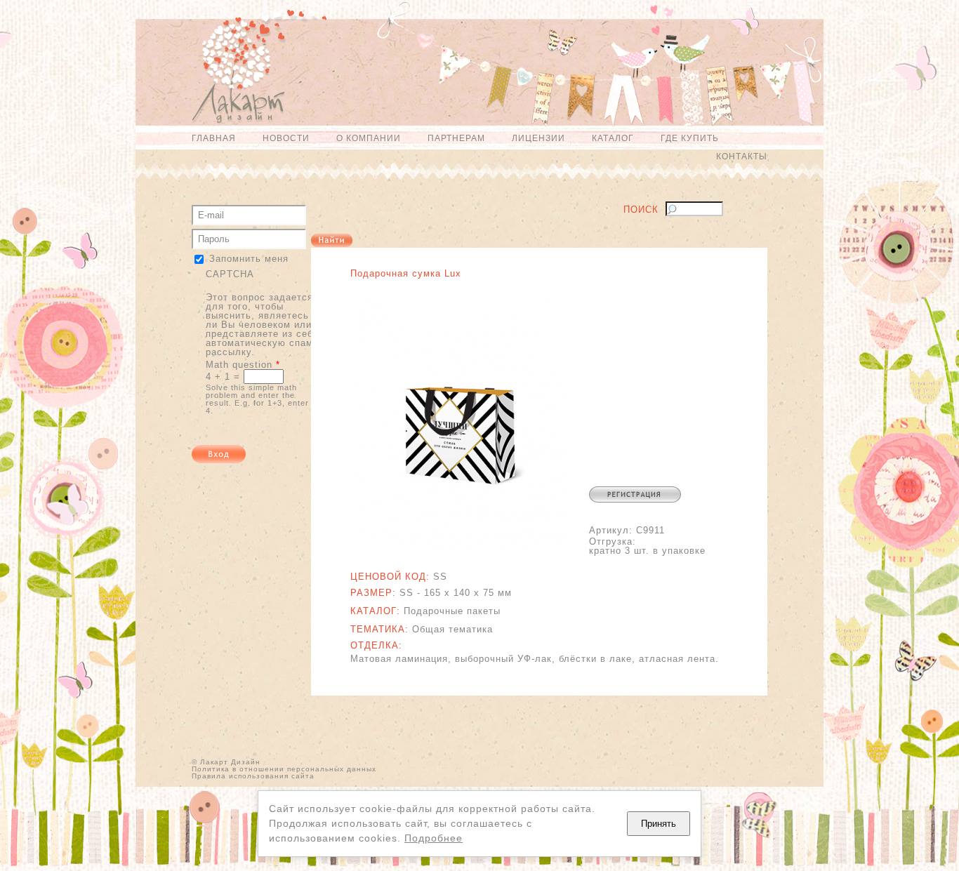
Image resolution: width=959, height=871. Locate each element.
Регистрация (635, 494)
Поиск (641, 210)
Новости (286, 138)
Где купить (690, 138)
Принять (658, 823)
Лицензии (538, 138)
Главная (214, 138)
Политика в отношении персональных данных (284, 769)
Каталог (613, 138)
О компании (368, 138)
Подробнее (433, 838)
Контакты (741, 156)
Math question (243, 364)
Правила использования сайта (253, 776)
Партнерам (456, 138)
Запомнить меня (249, 258)
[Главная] (231, 72)
